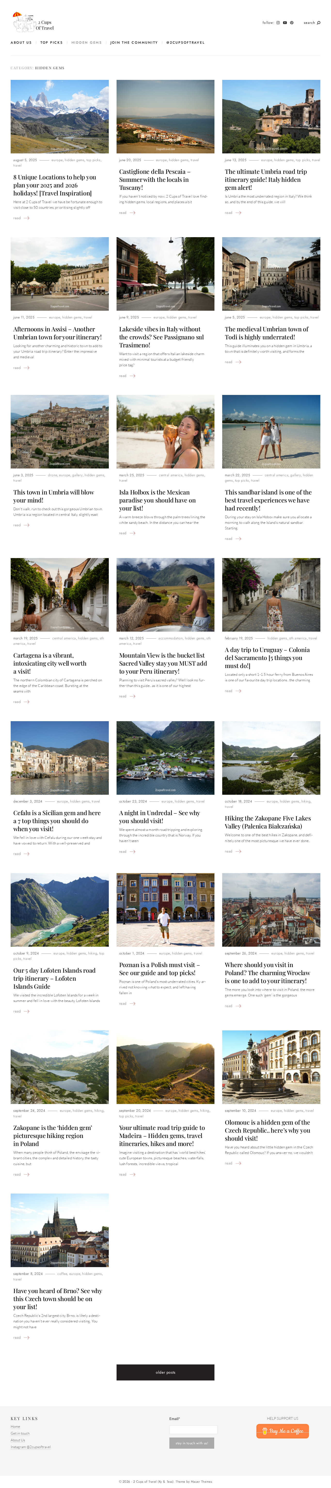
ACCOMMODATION (170, 638)
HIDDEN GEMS (86, 42)
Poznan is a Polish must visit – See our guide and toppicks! (159, 969)
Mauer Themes (201, 1482)
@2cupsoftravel (185, 42)
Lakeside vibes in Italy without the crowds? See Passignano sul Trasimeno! (161, 337)
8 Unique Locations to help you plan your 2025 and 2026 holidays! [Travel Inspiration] (54, 185)
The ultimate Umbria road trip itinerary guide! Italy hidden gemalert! (266, 179)
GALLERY (77, 475)
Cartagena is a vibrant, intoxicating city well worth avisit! (50, 663)
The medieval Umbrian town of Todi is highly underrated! (266, 333)
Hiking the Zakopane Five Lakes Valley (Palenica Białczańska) (268, 822)
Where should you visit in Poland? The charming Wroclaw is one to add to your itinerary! (267, 973)
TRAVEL (17, 165)
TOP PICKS (51, 42)
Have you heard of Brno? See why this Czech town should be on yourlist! (57, 1299)
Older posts (165, 1372)
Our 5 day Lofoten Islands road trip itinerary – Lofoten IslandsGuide (54, 978)
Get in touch (20, 1433)
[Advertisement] (120, 1440)
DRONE (52, 475)
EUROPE (57, 160)
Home (15, 1426)
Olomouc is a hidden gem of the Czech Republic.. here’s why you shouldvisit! (267, 1130)
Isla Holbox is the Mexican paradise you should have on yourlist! (157, 500)
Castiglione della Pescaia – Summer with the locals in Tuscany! (155, 179)
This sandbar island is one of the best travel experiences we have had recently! (268, 500)
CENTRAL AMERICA (170, 475)
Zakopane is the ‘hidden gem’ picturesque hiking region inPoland (52, 1135)
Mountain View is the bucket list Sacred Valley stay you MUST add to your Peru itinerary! (163, 663)
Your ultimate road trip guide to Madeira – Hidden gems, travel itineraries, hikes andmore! (162, 1135)
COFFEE (62, 1273)
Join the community (134, 42)
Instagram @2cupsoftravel (31, 1447)
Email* (174, 1418)
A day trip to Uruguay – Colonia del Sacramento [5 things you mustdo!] (267, 657)
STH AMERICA (298, 638)
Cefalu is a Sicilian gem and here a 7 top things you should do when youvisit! (57, 821)
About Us (21, 42)
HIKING (305, 801)
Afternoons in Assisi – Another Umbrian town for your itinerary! (57, 333)
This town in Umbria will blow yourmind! (53, 496)
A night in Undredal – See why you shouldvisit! (159, 817)
